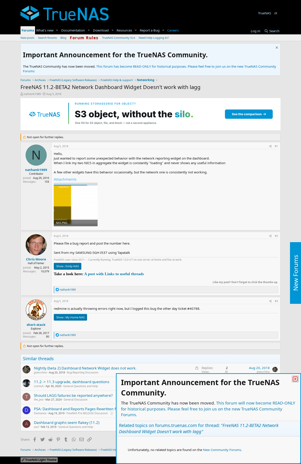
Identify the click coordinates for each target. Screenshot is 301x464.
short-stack (36, 324)
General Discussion (75, 399)
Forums (28, 30)
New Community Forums (222, 449)
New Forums (295, 273)
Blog (63, 38)
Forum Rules (84, 37)
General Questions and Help (80, 386)
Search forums (47, 38)
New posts (27, 38)
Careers (173, 30)
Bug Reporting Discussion (82, 372)
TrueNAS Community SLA (118, 38)
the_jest (38, 399)
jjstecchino (40, 372)
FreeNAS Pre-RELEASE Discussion (87, 413)
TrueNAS (264, 13)
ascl (36, 427)
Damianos (40, 413)
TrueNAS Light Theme (40, 460)
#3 (276, 301)
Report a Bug (150, 30)
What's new (45, 30)
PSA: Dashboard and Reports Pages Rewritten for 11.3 (81, 408)
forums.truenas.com (176, 425)
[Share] (270, 146)
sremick (39, 386)
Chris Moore (36, 259)
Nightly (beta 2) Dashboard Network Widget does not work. (85, 368)
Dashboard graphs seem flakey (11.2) (66, 422)
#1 (276, 146)
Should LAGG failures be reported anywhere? (73, 395)
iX (275, 13)
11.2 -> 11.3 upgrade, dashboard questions (71, 381)
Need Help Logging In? (154, 38)
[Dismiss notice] (276, 48)
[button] (57, 30)
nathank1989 (32, 94)
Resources (124, 30)
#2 (276, 236)
